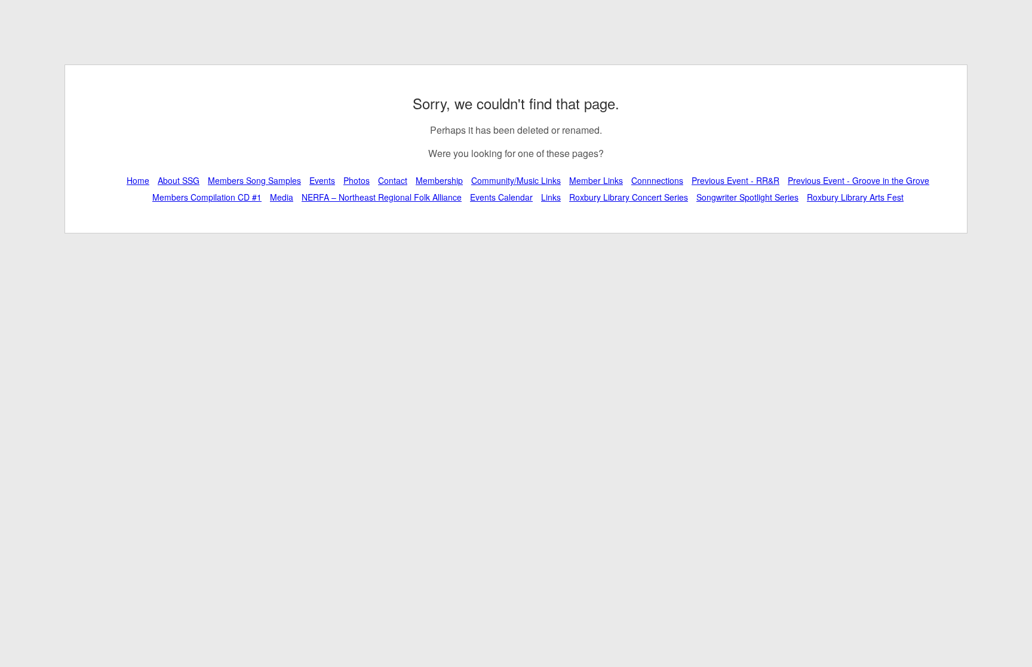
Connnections (657, 180)
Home (138, 180)
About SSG (178, 180)
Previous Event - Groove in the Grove (858, 180)
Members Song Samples (254, 180)
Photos (356, 180)
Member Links (596, 180)
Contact (392, 180)
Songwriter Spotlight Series (747, 197)
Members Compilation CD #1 (207, 197)
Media (281, 197)
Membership (439, 180)
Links (551, 197)
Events (322, 180)
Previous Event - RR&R (735, 180)
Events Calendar (501, 197)
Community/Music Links (516, 180)
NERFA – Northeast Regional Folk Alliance (382, 197)
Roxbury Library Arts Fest (855, 197)
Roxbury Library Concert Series (628, 197)
